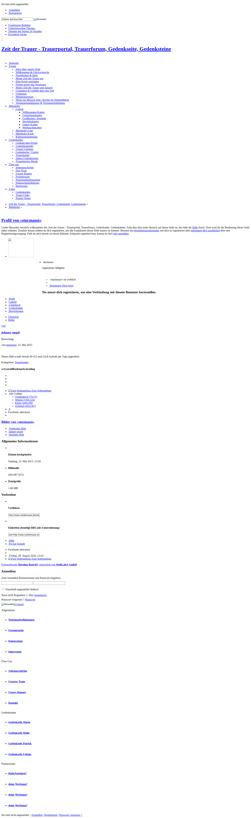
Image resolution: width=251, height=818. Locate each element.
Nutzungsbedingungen (21, 619)
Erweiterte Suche (17, 34)
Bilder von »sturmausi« (17, 422)
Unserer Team (16, 681)
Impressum (14, 651)
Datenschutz (15, 641)
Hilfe (195, 227)
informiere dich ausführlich (205, 230)
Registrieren (50, 815)
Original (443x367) (25, 406)
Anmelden (37, 815)
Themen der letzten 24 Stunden (25, 31)
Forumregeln (16, 630)
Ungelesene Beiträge (19, 25)
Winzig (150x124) (25, 399)
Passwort (30, 599)
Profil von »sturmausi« (21, 220)
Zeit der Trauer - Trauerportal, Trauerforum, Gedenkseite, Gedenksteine (86, 49)
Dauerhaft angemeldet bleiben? (22, 589)
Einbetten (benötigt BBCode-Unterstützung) (33, 527)
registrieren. (40, 595)
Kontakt (13, 702)
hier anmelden (121, 233)
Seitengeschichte (17, 670)
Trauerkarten (21, 362)
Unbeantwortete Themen (21, 28)
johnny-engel (10, 332)
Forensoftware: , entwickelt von (39, 564)
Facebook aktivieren (19, 412)
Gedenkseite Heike (19, 732)
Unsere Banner (17, 692)
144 (3, 325)
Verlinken (14, 507)
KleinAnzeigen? (17, 773)
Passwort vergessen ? (70, 815)
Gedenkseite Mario (19, 722)
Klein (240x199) (24, 402)
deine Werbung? (17, 784)
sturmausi (11, 344)
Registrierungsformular (146, 230)
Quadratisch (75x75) (26, 396)
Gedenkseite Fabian (19, 754)
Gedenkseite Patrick (20, 743)
